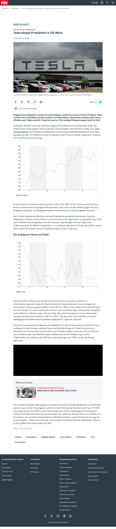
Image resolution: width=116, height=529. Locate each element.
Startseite (5, 8)
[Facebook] (15, 102)
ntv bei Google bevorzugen (27, 109)
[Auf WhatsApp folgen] (100, 102)
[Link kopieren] (34, 102)
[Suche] (107, 2)
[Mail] (28, 102)
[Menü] (112, 2)
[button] (58, 69)
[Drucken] (41, 102)
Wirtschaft (15, 8)
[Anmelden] (102, 2)
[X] (22, 102)
